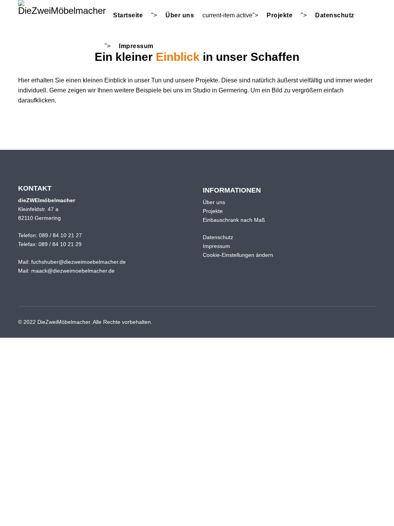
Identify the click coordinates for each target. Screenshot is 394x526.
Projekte (279, 15)
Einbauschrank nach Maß (234, 220)
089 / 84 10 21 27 (60, 235)
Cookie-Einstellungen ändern (238, 255)
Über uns (179, 15)
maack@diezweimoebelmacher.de (73, 271)
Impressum (136, 46)
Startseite (128, 15)
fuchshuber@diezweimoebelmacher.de (78, 262)
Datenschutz (334, 15)
